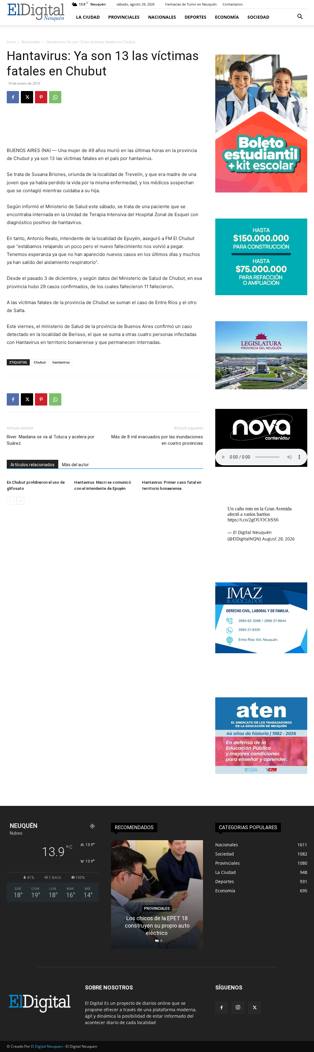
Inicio (11, 41)
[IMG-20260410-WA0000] (261, 772)
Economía (227, 17)
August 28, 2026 (278, 539)
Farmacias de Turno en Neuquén (191, 4)
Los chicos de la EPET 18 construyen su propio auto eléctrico (157, 925)
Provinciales (124, 17)
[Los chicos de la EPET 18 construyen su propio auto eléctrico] (157, 894)
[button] (300, 17)
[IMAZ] (261, 651)
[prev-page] (10, 501)
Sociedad (258, 17)
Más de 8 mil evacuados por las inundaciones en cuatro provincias (157, 440)
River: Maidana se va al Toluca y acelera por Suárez (50, 440)
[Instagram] (238, 1007)
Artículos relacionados (32, 464)
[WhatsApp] (55, 97)
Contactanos (233, 4)
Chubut (40, 362)
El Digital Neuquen (47, 1046)
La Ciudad (88, 17)
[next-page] (20, 501)
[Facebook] (13, 97)
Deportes (195, 17)
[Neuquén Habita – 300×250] (261, 293)
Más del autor (75, 464)
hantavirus (61, 362)
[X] (27, 97)
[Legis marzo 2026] (261, 388)
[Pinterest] (41, 97)
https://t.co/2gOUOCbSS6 (253, 519)
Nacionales (162, 17)
